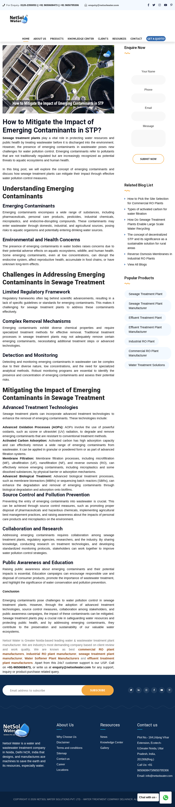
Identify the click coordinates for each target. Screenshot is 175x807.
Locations (62, 769)
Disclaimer (63, 742)
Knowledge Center (81, 38)
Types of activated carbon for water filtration (147, 211)
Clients (103, 38)
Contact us (63, 758)
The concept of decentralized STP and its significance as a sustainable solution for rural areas (147, 241)
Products (57, 38)
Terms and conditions (69, 747)
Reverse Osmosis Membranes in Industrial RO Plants (149, 256)
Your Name (148, 71)
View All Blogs (137, 264)
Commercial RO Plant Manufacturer (143, 353)
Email (148, 107)
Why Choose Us (66, 736)
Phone (148, 89)
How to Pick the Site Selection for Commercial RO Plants (148, 201)
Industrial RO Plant (141, 341)
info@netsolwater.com (159, 775)
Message (148, 126)
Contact (136, 38)
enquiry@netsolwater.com (103, 5)
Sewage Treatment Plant (145, 294)
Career (61, 764)
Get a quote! (156, 38)
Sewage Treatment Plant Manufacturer (145, 306)
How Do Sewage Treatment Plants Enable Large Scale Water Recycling (146, 224)
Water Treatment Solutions (147, 365)
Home (25, 38)
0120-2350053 (28, 5)
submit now (148, 159)
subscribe (97, 690)
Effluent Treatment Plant (145, 317)
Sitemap (62, 753)
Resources (119, 38)
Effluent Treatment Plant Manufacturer (145, 329)
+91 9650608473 (48, 5)
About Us (39, 38)
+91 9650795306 (69, 5)
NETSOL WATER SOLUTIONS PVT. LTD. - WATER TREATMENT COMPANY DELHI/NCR (85, 799)
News (103, 736)
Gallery (104, 747)
